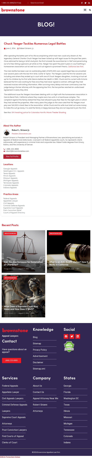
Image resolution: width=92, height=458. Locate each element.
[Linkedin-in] (89, 3)
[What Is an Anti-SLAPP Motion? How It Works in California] (68, 251)
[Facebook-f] (82, 3)
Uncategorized (10, 233)
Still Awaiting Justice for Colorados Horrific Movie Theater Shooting (39, 112)
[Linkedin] (77, 336)
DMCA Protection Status (10, 457)
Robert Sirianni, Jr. (10, 269)
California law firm (75, 67)
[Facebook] (66, 336)
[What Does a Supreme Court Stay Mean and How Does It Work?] (23, 296)
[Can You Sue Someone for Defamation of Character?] (23, 251)
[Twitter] (85, 3)
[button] (85, 10)
